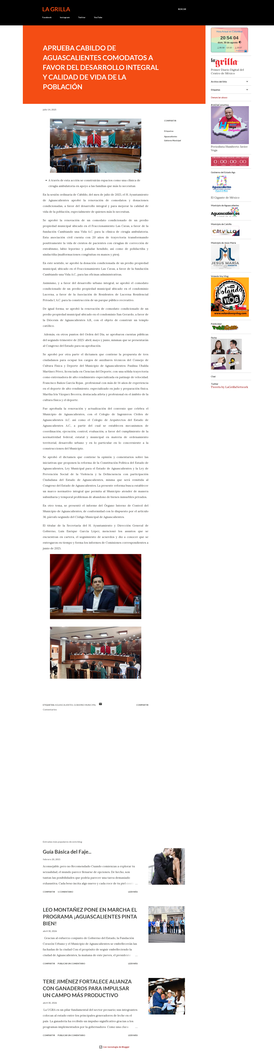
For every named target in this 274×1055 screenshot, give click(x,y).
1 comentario (65, 892)
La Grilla (56, 9)
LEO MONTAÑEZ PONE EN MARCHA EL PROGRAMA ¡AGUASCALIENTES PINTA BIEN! (90, 916)
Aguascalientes (170, 136)
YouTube (98, 17)
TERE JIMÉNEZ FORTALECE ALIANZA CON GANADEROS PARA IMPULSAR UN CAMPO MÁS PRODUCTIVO (87, 988)
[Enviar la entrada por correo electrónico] (100, 705)
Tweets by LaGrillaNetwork (229, 387)
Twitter (81, 17)
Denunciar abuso (219, 97)
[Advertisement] (91, 805)
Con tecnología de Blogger (115, 1047)
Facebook (47, 17)
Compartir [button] (170, 120)
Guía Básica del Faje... (67, 851)
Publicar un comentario (71, 963)
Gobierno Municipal (172, 140)
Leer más (133, 892)
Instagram (65, 17)
